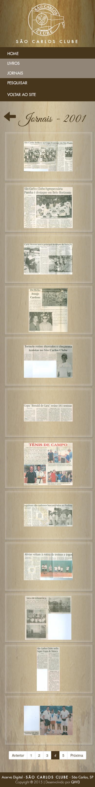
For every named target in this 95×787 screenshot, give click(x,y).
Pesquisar (17, 83)
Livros (13, 63)
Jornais (15, 73)
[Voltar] (10, 119)
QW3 (75, 782)
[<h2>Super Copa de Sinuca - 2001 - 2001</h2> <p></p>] (48, 669)
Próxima (76, 755)
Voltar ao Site (21, 95)
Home (13, 54)
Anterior (18, 755)
